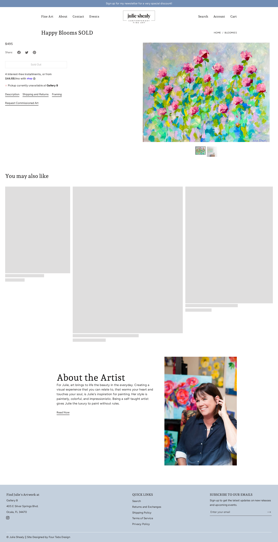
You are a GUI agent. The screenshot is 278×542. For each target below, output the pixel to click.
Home (217, 32)
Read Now (63, 412)
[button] (19, 52)
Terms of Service (142, 518)
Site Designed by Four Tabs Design (48, 537)
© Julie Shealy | (16, 537)
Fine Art (47, 16)
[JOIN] (267, 512)
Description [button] (12, 94)
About (63, 16)
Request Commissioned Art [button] (21, 103)
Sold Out (36, 64)
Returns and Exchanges (146, 506)
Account (219, 16)
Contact (78, 16)
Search (203, 16)
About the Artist (91, 377)
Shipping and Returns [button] (36, 94)
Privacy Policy (141, 524)
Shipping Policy (142, 512)
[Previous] (147, 92)
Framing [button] (57, 94)
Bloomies (231, 32)
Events (94, 16)
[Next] (265, 92)
